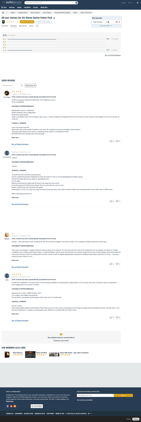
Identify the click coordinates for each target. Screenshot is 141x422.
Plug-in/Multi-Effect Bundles (62, 12)
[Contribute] (37, 25)
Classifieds (27, 7)
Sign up (123, 395)
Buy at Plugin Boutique (113, 55)
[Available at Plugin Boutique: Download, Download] (108, 22)
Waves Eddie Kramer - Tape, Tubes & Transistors (74, 353)
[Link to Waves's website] (54, 18)
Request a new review (61, 340)
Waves (13, 12)
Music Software (35, 12)
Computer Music (22, 12)
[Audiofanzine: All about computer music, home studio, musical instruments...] (11, 2)
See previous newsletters (85, 400)
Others (75, 12)
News (31, 26)
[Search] (76, 2)
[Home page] (3, 12)
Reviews (11, 7)
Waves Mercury (17, 353)
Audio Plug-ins (47, 12)
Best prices (23, 26)
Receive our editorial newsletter (88, 391)
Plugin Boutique (98, 22)
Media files (44, 7)
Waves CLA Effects (41, 353)
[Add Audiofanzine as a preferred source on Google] (37, 406)
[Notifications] (137, 3)
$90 (117, 22)
